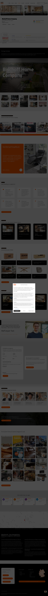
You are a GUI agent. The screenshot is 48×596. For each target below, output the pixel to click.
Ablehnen (24, 310)
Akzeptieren (16, 310)
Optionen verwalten (31, 310)
